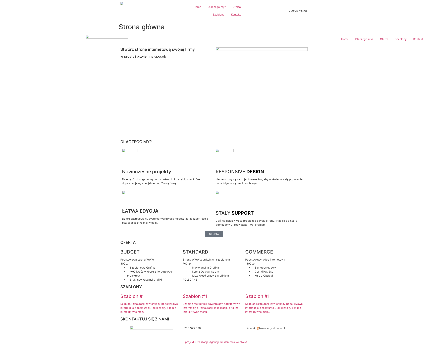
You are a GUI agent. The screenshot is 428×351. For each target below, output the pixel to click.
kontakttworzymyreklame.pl (266, 328)
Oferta (237, 7)
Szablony (218, 14)
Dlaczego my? (217, 7)
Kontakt (236, 14)
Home (197, 7)
